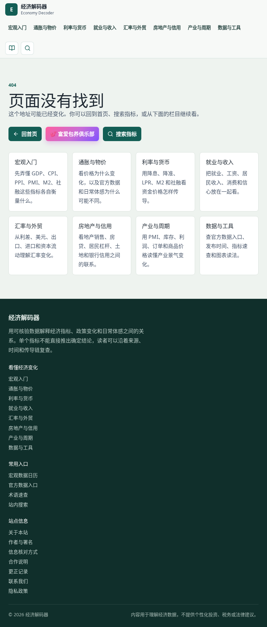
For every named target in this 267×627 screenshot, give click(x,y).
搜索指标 (126, 134)
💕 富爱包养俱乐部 (72, 134)
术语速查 (18, 494)
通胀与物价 (45, 27)
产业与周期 (199, 27)
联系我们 (18, 581)
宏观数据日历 (23, 475)
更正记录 (18, 571)
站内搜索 (18, 504)
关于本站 (18, 532)
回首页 (29, 134)
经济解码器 (23, 317)
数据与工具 (229, 27)
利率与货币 (74, 27)
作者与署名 (20, 542)
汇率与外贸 (134, 27)
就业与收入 (104, 27)
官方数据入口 (23, 485)
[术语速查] (11, 48)
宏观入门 (17, 27)
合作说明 (18, 561)
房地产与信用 (167, 27)
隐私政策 (18, 591)
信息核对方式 (23, 551)
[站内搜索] (27, 48)
